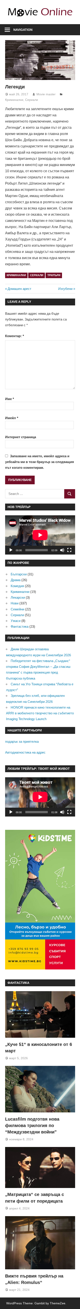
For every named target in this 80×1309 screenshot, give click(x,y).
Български (19, 574)
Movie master (46, 94)
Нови (14, 603)
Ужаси (15, 621)
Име (9, 399)
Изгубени (65, 289)
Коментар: (14, 336)
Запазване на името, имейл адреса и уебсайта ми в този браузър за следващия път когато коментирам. (39, 462)
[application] (40, 535)
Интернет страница (20, 437)
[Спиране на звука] (62, 550)
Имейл (11, 418)
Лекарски (18, 597)
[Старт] (11, 550)
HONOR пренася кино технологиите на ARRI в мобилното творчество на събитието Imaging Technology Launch (40, 713)
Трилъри (53, 275)
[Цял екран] (69, 550)
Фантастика (19, 626)
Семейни (17, 609)
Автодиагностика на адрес (25, 752)
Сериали (31, 100)
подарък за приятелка (22, 741)
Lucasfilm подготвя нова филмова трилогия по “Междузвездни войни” (32, 1126)
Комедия (17, 586)
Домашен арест (19, 289)
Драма (15, 580)
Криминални (14, 100)
